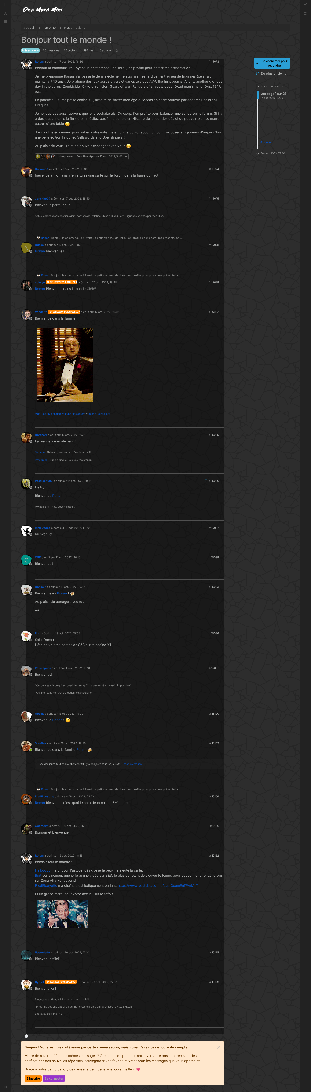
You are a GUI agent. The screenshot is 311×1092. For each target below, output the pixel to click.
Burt (38, 633)
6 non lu (265, 142)
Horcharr (41, 435)
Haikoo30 (41, 169)
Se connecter (54, 1078)
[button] (5, 22)
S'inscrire (33, 1078)
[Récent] (5, 13)
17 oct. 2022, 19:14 (74, 435)
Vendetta (41, 312)
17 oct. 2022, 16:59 (77, 198)
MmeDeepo (42, 527)
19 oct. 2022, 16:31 (75, 826)
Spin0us (40, 743)
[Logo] (43, 10)
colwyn (40, 282)
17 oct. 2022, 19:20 (77, 527)
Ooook (39, 713)
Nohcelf (40, 587)
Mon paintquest (133, 764)
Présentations (30, 50)
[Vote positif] (212, 156)
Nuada (39, 244)
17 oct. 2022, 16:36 (70, 61)
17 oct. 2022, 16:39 (75, 169)
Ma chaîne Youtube (59, 413)
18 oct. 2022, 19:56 (73, 743)
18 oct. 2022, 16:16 (78, 668)
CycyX (39, 982)
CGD (38, 557)
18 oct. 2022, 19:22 (71, 713)
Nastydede (42, 952)
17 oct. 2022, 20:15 (68, 557)
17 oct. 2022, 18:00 (71, 244)
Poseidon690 (44, 481)
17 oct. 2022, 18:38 (104, 282)
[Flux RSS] (117, 50)
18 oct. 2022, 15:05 (67, 633)
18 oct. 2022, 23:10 (81, 796)
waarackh (41, 826)
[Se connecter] (305, 5)
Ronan (39, 61)
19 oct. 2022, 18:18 (70, 855)
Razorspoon (43, 668)
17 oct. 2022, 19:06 (107, 312)
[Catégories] (5, 5)
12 (220, 156)
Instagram (79, 413)
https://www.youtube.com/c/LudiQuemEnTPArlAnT (158, 885)
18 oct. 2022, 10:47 (73, 587)
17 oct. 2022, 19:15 (79, 481)
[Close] (219, 1047)
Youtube (40, 452)
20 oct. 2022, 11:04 (77, 952)
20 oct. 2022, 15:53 (104, 982)
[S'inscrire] (305, 13)
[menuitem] (305, 5)
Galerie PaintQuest (98, 413)
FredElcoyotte (44, 796)
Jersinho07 (42, 198)
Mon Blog (40, 413)
